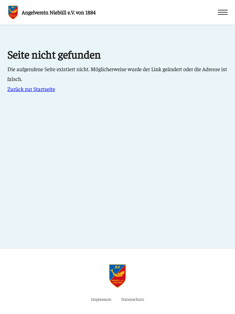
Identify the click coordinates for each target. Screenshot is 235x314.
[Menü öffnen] (223, 12)
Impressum (101, 299)
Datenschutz (132, 299)
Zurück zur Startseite (31, 88)
